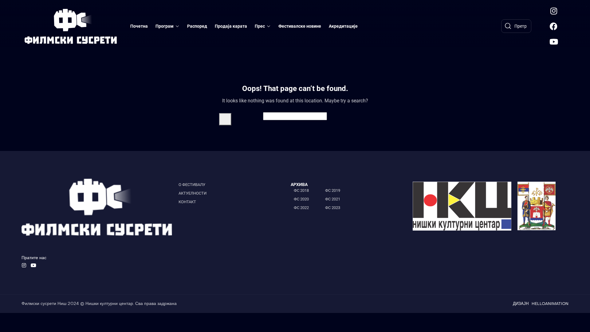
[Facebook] (553, 26)
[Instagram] (553, 10)
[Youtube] (553, 41)
